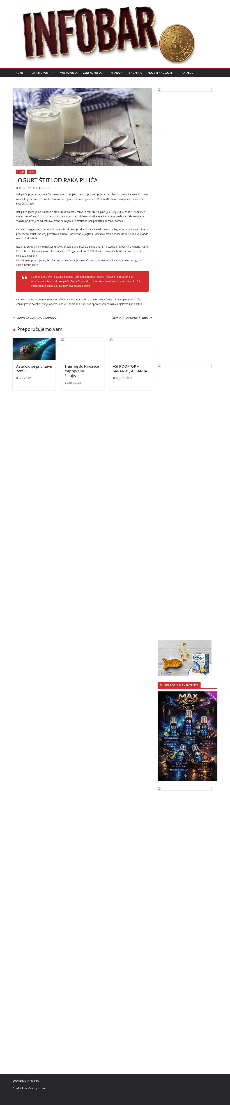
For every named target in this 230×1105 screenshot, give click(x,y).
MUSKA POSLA (68, 72)
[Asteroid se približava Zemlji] (34, 340)
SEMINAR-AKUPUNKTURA (130, 318)
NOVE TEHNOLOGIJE (160, 72)
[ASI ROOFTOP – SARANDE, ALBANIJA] (130, 340)
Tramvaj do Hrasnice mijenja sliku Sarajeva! (82, 371)
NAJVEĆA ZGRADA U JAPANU (36, 318)
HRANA (115, 72)
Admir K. (45, 188)
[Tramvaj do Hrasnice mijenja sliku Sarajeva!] (82, 340)
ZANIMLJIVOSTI (41, 72)
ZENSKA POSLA (92, 72)
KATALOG (187, 72)
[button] (25, 72)
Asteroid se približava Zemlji (34, 368)
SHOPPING (135, 72)
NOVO (19, 72)
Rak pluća (21, 194)
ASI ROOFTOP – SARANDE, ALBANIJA (130, 368)
